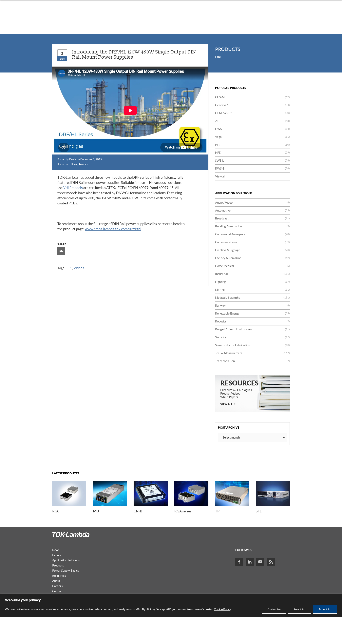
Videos (79, 268)
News (74, 164)
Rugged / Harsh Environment (252, 329)
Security (252, 337)
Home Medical (252, 266)
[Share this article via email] (61, 251)
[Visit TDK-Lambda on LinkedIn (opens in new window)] (250, 562)
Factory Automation (252, 258)
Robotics (252, 321)
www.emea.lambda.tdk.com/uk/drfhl (113, 229)
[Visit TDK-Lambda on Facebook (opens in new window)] (239, 562)
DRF (69, 268)
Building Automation (252, 226)
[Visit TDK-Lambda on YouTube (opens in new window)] (260, 562)
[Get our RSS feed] (271, 562)
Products (84, 164)
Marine (252, 289)
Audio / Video (252, 202)
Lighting (252, 281)
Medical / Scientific (252, 297)
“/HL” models (73, 188)
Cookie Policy (222, 609)
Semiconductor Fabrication (252, 345)
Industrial (252, 274)
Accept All (324, 609)
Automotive (252, 210)
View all (220, 176)
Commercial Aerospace (252, 234)
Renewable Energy (252, 313)
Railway (252, 305)
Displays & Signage (252, 250)
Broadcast (252, 218)
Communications (252, 242)
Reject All (299, 609)
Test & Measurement (252, 353)
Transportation (252, 361)
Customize (274, 609)
